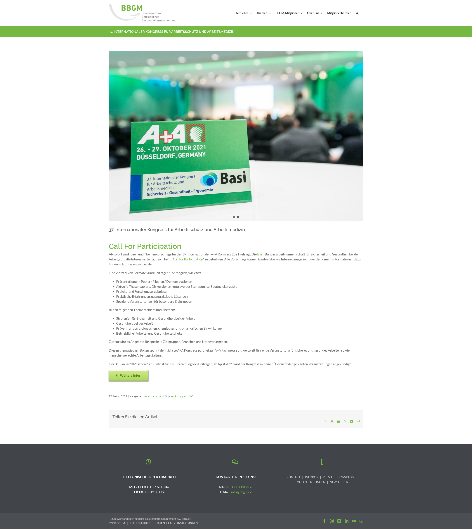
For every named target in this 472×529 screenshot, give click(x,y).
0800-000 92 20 (242, 487)
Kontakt (293, 477)
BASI (191, 396)
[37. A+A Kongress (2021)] (236, 136)
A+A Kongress (179, 396)
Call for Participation (188, 259)
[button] (357, 13)
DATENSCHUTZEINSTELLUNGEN (177, 523)
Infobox (311, 477)
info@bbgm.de (241, 492)
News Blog (345, 477)
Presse (328, 477)
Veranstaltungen (153, 396)
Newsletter (339, 482)
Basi (260, 254)
